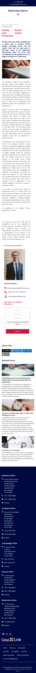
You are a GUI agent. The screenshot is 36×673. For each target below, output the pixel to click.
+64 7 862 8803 (9, 591)
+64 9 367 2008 (9, 534)
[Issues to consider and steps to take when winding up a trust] (18, 405)
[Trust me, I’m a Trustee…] (18, 442)
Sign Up (17, 331)
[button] (18, 14)
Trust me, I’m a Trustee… (11, 450)
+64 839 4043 (9, 622)
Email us (6, 503)
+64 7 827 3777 (9, 563)
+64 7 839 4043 (10, 499)
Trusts (16, 25)
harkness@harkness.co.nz (19, 4)
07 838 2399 (19, 2)
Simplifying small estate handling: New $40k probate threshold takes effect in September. (16, 380)
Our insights (10, 25)
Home (3, 25)
